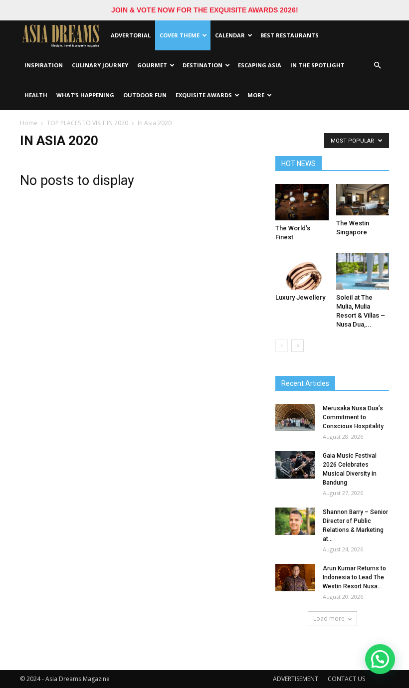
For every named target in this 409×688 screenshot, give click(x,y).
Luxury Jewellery (300, 297)
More (255, 95)
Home (28, 123)
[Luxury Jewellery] (302, 271)
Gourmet (152, 65)
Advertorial (131, 35)
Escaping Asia (259, 65)
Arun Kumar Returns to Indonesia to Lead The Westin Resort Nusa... (354, 577)
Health (35, 95)
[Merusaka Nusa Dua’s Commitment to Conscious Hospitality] (295, 417)
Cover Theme (180, 35)
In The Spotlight (317, 65)
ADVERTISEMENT (295, 679)
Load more (329, 618)
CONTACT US (346, 679)
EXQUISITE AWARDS (204, 95)
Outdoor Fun (145, 95)
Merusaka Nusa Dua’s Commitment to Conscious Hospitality (353, 417)
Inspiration (43, 65)
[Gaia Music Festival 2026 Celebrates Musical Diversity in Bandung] (295, 465)
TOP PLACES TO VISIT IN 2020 (87, 123)
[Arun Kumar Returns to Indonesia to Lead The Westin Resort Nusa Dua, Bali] (295, 577)
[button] (377, 65)
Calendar (230, 35)
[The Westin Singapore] (363, 199)
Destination (202, 65)
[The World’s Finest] (302, 202)
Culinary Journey (100, 65)
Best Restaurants (289, 35)
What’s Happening (85, 95)
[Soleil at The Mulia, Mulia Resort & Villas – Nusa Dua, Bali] (363, 271)
